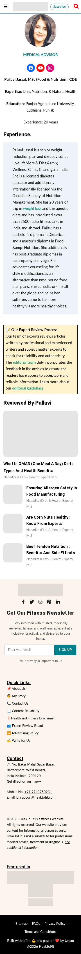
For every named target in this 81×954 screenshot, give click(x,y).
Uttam (69, 941)
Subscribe (59, 6)
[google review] (40, 890)
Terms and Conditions (40, 932)
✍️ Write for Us (18, 740)
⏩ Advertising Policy (23, 733)
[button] (75, 6)
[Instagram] (40, 603)
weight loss (32, 209)
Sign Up (65, 650)
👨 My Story (16, 696)
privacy (32, 661)
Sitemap (21, 923)
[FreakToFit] (30, 6)
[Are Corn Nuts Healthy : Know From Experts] (12, 523)
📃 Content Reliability (23, 711)
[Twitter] (31, 603)
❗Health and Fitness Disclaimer (31, 718)
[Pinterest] (49, 603)
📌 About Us (16, 688)
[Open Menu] (5, 6)
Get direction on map (22, 781)
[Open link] (31, 68)
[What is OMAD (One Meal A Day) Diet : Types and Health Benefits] (40, 434)
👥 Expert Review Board (25, 726)
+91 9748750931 (38, 792)
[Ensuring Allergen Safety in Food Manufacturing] (12, 494)
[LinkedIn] (58, 603)
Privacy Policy (55, 923)
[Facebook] (23, 603)
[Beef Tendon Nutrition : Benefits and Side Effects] (12, 552)
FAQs (36, 923)
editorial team (24, 362)
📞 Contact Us (17, 703)
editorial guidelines (27, 388)
